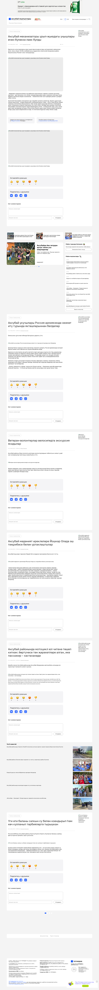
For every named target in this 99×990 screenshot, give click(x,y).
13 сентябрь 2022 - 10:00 (13, 448)
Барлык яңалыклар (78, 309)
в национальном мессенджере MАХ (48, 120)
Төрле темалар (54, 936)
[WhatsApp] (25, 195)
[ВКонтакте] (11, 195)
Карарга (85, 986)
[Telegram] (21, 195)
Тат (68, 19)
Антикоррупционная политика (16, 981)
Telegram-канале (15, 120)
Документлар (44, 936)
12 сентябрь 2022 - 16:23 (13, 660)
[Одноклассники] (16, 195)
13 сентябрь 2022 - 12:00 (13, 44)
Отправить (58, 217)
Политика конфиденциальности (16, 984)
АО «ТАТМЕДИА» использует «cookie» (17, 982)
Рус (61, 19)
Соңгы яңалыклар (14, 31)
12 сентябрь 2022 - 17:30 (13, 549)
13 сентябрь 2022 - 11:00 (13, 330)
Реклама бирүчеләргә (15, 23)
